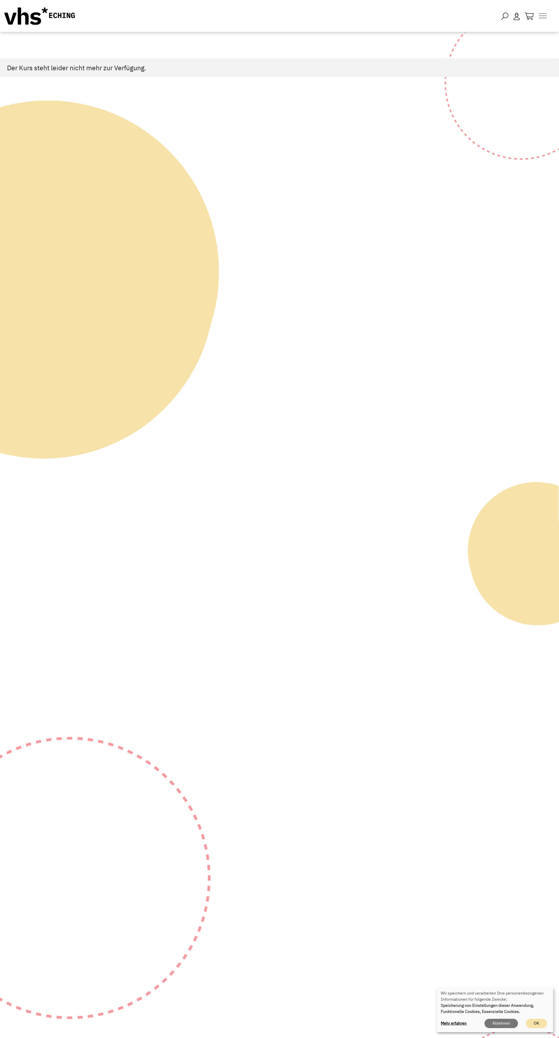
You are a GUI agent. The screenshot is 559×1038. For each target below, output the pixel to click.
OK (536, 1023)
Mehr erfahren (454, 1023)
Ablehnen (501, 1023)
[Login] (516, 16)
